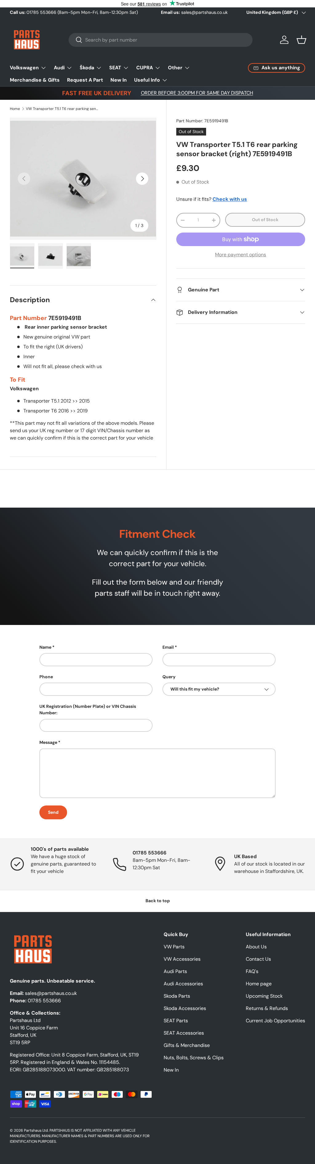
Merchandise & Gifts (35, 80)
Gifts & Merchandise (187, 1045)
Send (53, 812)
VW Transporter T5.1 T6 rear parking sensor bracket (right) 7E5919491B (63, 109)
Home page (259, 983)
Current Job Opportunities (275, 1020)
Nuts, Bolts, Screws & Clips (194, 1057)
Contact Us (258, 959)
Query (169, 676)
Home (15, 109)
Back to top (158, 900)
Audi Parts (175, 971)
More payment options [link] (240, 254)
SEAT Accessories (184, 1033)
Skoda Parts (177, 996)
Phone (46, 676)
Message (48, 742)
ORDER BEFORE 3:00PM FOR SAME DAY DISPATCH (197, 93)
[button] (301, 40)
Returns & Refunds (267, 1008)
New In (118, 80)
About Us (256, 946)
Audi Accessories (183, 983)
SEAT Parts (176, 1020)
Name (45, 647)
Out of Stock (265, 219)
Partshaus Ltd (36, 1130)
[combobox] (161, 40)
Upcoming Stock (264, 996)
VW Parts (174, 946)
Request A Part (85, 80)
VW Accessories (182, 959)
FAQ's (252, 971)
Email (168, 647)
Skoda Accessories (185, 1008)
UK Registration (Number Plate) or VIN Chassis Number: (87, 710)
